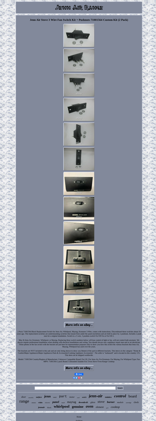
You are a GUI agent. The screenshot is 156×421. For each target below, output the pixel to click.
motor (72, 397)
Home (79, 417)
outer (55, 397)
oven (89, 406)
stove (101, 401)
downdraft (83, 402)
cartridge (128, 402)
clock (136, 402)
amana (34, 402)
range (24, 401)
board (132, 396)
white (40, 402)
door (23, 396)
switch (84, 397)
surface (39, 397)
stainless (108, 397)
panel (55, 401)
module (120, 402)
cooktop (115, 406)
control (120, 396)
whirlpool (61, 406)
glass (92, 402)
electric (47, 402)
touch (63, 402)
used (78, 397)
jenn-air (95, 396)
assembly (31, 397)
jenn (47, 396)
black (49, 407)
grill (107, 408)
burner (111, 401)
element (100, 407)
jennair (41, 407)
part (63, 396)
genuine (77, 406)
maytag (71, 401)
